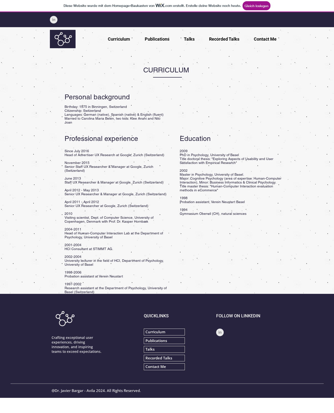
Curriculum (155, 331)
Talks (150, 349)
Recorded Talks (158, 358)
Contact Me (155, 366)
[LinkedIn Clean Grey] (53, 19)
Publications (156, 340)
